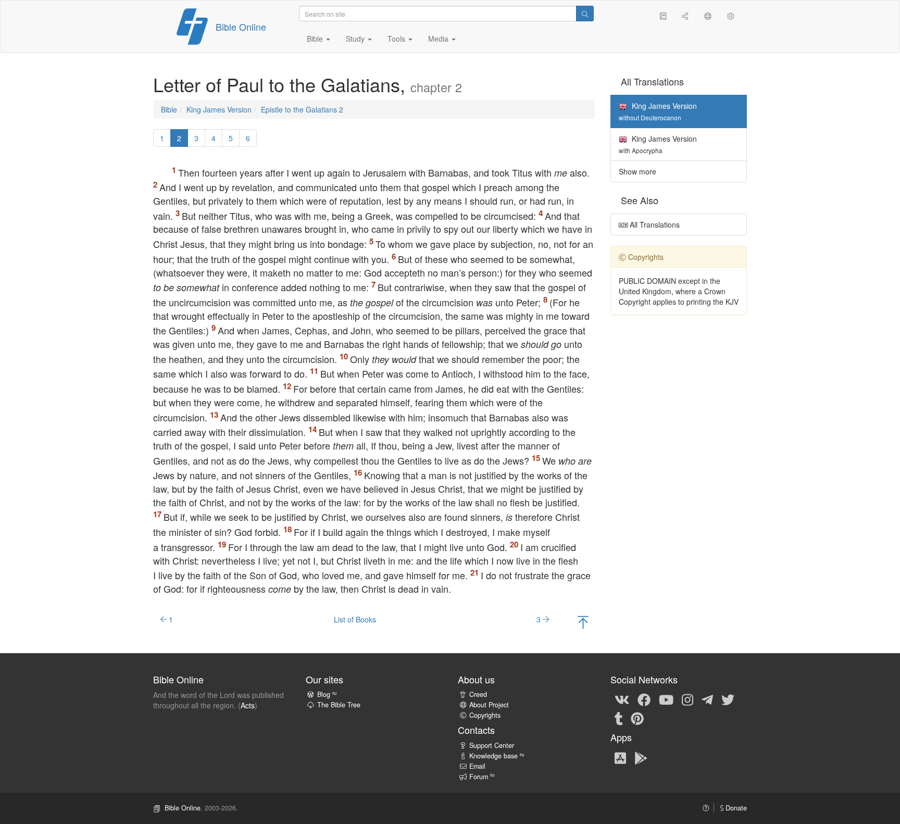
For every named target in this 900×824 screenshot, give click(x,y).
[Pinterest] (637, 717)
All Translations (654, 224)
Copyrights (485, 715)
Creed (478, 694)
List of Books (355, 619)
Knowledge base (496, 755)
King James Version (219, 109)
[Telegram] (707, 699)
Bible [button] (316, 38)
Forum (481, 776)
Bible (169, 109)
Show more (637, 171)
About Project (489, 704)
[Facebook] (644, 699)
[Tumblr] (619, 717)
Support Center (491, 745)
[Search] (585, 13)
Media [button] (439, 38)
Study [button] (356, 38)
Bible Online (241, 26)
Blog (326, 694)
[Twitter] (727, 699)
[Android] (640, 757)
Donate (735, 808)
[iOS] (620, 757)
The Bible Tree (338, 704)
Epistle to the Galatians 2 (302, 109)
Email (477, 766)
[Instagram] (687, 699)
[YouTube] (666, 699)
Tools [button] (397, 38)
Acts (248, 705)
